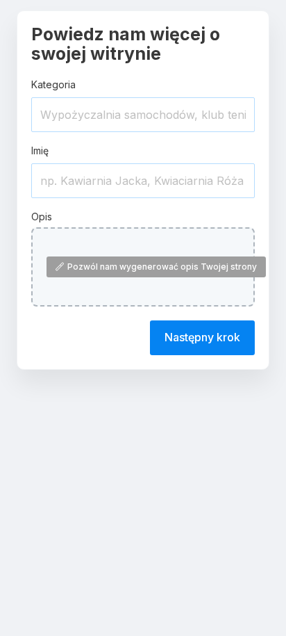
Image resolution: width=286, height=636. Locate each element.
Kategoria (53, 84)
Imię (40, 150)
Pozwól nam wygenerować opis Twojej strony (162, 266)
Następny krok (202, 337)
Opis (41, 216)
